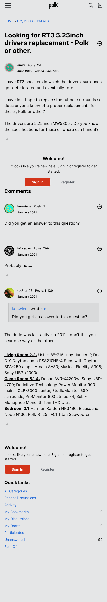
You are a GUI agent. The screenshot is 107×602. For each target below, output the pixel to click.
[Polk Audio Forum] (53, 5)
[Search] (90, 5)
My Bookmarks (53, 512)
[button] (100, 44)
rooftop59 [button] (24, 290)
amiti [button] (21, 65)
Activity (10, 505)
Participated (14, 533)
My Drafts (53, 526)
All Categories (15, 491)
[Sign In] (99, 5)
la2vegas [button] (24, 248)
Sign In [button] (38, 182)
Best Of (10, 546)
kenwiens (20, 308)
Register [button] (67, 182)
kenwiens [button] (24, 206)
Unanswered (53, 539)
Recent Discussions (20, 498)
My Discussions (16, 519)
